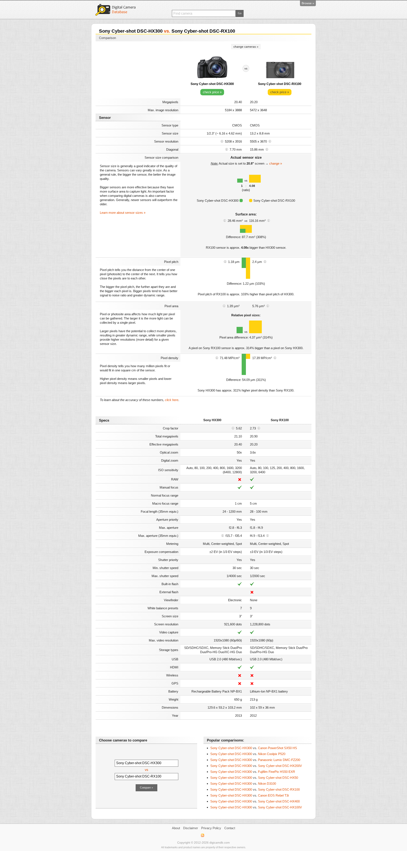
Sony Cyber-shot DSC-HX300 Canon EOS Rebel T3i (249, 795)
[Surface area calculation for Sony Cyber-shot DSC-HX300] (225, 220)
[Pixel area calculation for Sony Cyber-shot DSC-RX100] (268, 305)
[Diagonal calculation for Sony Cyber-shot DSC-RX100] (267, 149)
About (176, 828)
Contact (229, 828)
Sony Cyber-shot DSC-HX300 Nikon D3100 (243, 783)
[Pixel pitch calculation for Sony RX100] (265, 261)
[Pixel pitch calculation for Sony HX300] (225, 261)
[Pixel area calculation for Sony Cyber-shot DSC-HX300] (224, 305)
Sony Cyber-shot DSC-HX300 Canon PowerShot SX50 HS (253, 748)
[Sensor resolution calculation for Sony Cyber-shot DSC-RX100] (270, 141)
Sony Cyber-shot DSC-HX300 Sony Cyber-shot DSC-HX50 (254, 777)
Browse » (308, 3)
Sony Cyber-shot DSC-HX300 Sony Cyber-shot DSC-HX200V (256, 766)
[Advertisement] (138, 70)
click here (171, 400)
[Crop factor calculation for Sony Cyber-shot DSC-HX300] (233, 427)
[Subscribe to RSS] (202, 835)
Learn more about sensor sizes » (122, 212)
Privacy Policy (211, 828)
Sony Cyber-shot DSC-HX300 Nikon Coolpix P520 (247, 754)
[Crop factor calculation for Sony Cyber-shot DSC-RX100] (259, 427)
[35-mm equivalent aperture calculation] (222, 535)
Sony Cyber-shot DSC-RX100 (279, 84)
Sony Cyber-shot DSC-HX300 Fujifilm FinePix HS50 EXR (252, 771)
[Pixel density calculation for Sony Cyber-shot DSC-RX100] (275, 357)
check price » (212, 92)
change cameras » (245, 46)
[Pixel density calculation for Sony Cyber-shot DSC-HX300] (217, 357)
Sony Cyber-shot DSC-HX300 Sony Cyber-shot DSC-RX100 (255, 789)
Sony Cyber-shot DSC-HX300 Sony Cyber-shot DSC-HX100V (256, 807)
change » (275, 163)
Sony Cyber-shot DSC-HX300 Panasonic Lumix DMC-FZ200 (255, 760)
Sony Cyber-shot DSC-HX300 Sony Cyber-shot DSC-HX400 (255, 801)
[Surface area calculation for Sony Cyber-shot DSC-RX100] (268, 220)
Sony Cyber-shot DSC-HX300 (212, 84)
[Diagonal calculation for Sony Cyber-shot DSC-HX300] (226, 149)
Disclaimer (190, 828)
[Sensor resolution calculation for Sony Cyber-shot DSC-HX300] (222, 141)
